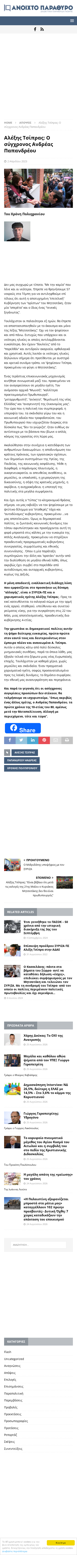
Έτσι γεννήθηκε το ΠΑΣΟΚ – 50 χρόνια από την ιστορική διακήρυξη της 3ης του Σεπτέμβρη (46, 927)
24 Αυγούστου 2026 (36, 1183)
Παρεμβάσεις (13, 1400)
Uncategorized (14, 1359)
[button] (71, 20)
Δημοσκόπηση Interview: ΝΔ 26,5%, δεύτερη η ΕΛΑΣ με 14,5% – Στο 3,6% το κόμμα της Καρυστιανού (47, 1091)
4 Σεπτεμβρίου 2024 (37, 937)
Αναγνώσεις (12, 1366)
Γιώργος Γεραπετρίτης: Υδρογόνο (41, 1115)
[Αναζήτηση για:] (39, 1244)
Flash (7, 1352)
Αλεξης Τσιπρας (25, 752)
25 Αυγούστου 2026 (36, 1044)
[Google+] (42, 29)
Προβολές (10, 1407)
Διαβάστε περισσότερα (14, 1551)
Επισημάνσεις (13, 1386)
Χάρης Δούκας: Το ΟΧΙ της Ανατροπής (43, 1037)
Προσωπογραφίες (16, 1421)
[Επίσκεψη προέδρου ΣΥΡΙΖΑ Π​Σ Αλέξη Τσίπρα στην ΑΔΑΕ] (12, 950)
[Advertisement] (38, 78)
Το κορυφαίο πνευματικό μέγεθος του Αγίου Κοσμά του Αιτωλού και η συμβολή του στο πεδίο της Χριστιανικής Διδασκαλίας (46, 1146)
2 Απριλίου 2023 (17, 161)
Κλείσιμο (61, 1542)
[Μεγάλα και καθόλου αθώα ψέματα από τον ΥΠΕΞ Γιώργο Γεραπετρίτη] (12, 1060)
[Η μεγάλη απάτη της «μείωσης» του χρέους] (12, 1179)
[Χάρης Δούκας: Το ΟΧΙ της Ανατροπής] (12, 1039)
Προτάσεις (11, 1428)
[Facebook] (35, 29)
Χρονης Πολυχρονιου (22, 768)
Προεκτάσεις (12, 1414)
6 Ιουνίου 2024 (15, 997)
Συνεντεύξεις (13, 1449)
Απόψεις (10, 1373)
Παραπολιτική (13, 1393)
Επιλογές (10, 1380)
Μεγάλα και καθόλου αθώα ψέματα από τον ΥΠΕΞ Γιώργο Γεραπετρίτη (46, 1060)
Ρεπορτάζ (10, 1435)
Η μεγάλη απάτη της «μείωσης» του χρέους (48, 1176)
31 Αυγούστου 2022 (36, 954)
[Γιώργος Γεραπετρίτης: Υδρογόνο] (12, 1118)
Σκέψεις (9, 1442)
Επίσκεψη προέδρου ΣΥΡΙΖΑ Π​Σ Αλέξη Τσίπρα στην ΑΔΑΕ (46, 947)
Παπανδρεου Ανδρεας (22, 760)
